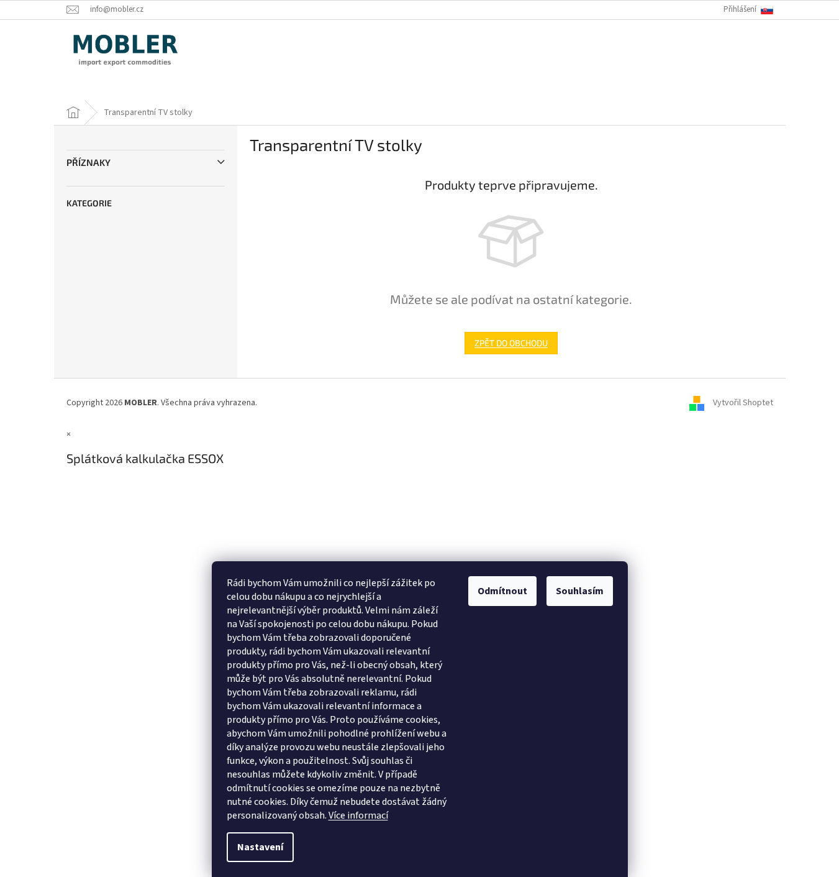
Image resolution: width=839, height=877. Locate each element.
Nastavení (260, 847)
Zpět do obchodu (511, 342)
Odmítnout (502, 591)
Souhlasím (580, 591)
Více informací (358, 815)
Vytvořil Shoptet (743, 403)
